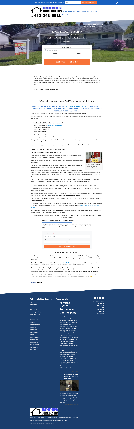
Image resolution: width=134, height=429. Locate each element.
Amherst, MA (33, 304)
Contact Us (65, 14)
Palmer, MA (33, 335)
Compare (83, 11)
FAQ (96, 11)
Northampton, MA (35, 332)
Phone (55, 53)
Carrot (52, 423)
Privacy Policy (100, 313)
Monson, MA (33, 330)
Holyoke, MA (33, 322)
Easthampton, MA (35, 314)
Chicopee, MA (33, 309)
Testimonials (90, 11)
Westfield (66, 263)
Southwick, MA (34, 340)
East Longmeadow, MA (36, 312)
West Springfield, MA (35, 345)
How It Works (76, 11)
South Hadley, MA (34, 337)
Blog (102, 316)
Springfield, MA (34, 342)
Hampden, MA (34, 319)
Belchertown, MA (34, 307)
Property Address (67, 47)
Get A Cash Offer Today (89, 26)
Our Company (99, 26)
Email (79, 53)
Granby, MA (33, 317)
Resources (101, 311)
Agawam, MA (33, 302)
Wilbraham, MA (34, 350)
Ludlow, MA (33, 327)
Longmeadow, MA (35, 324)
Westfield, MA (33, 347)
